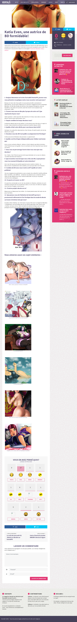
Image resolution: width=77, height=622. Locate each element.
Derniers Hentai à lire (62, 172)
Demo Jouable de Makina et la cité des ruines (66, 152)
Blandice (38, 48)
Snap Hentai (64, 2)
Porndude (56, 601)
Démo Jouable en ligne (61, 134)
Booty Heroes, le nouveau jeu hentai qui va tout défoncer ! (66, 90)
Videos (50, 2)
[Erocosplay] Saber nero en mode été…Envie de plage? (66, 124)
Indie (56, 2)
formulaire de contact (41, 598)
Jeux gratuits (25, 2)
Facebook (32, 48)
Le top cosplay (62, 100)
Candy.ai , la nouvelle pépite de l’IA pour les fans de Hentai (66, 81)
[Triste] (55, 144)
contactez (36, 604)
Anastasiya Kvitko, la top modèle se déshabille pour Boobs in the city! (66, 106)
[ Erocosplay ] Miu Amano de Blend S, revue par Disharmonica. (65, 115)
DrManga (56, 596)
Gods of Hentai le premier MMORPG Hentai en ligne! (37, 536)
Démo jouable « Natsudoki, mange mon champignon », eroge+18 (65, 143)
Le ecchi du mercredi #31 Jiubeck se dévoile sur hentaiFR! (14, 537)
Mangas (43, 2)
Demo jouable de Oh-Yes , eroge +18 (66, 160)
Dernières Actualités (59, 65)
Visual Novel (35, 2)
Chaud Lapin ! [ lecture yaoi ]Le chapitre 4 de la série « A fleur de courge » (65, 195)
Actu (16, 2)
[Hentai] (55, 154)
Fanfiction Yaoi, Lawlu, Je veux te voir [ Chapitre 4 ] (65, 210)
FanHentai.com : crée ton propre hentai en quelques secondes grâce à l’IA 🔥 (65, 72)
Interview (61, 42)
